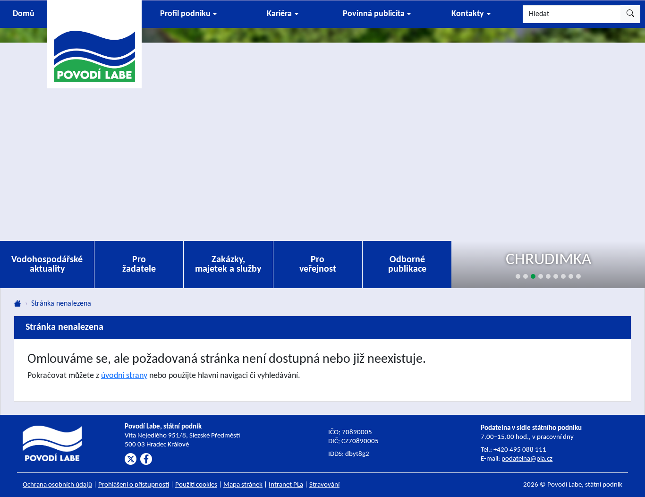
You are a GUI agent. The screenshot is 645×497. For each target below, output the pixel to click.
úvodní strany (124, 375)
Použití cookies (196, 484)
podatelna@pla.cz (526, 459)
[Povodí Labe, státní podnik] (94, 44)
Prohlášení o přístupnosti (133, 484)
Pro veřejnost (317, 264)
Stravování (324, 484)
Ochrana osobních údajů (57, 484)
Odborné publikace (407, 264)
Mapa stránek (243, 484)
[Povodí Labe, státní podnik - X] (130, 459)
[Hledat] (630, 14)
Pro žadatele (139, 264)
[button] (189, 14)
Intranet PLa (286, 484)
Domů (23, 14)
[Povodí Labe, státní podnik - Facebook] (146, 459)
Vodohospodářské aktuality (47, 264)
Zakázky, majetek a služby (228, 264)
